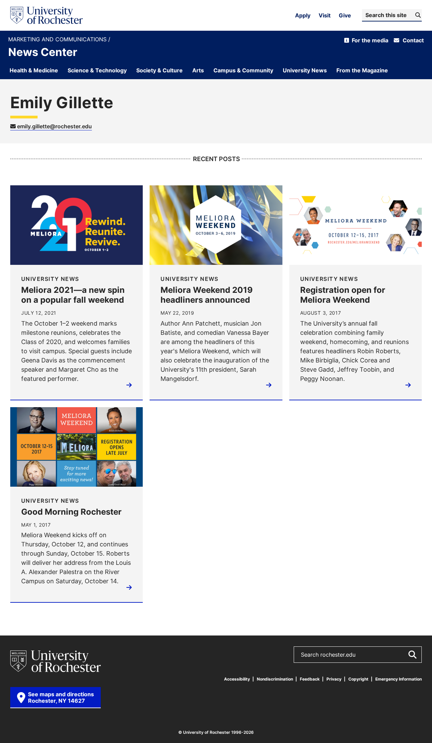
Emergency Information (398, 679)
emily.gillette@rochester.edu (54, 126)
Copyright (358, 679)
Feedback (310, 679)
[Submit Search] (412, 654)
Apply (302, 15)
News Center (42, 51)
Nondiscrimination (275, 679)
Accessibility (237, 679)
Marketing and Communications (58, 39)
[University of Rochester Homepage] (46, 15)
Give (345, 15)
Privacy (334, 679)
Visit (325, 15)
